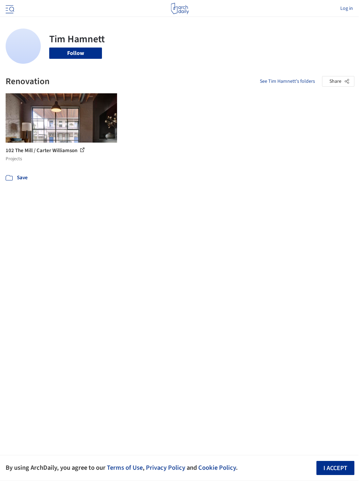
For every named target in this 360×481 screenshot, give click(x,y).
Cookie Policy (217, 467)
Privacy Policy (165, 467)
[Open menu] (9, 8)
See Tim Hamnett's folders (287, 81)
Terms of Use (125, 467)
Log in (346, 8)
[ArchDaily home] (180, 8)
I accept (335, 468)
